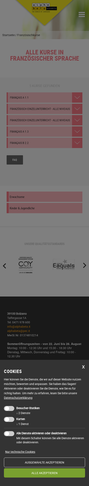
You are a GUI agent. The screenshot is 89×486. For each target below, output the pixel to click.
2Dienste (23, 413)
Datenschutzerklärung (18, 398)
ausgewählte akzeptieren (44, 462)
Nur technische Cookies (20, 452)
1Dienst (22, 424)
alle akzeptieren (44, 473)
